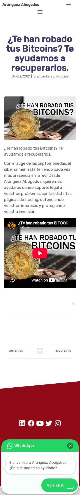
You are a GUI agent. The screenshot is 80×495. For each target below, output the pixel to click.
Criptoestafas (44, 76)
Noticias (62, 76)
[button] (70, 446)
